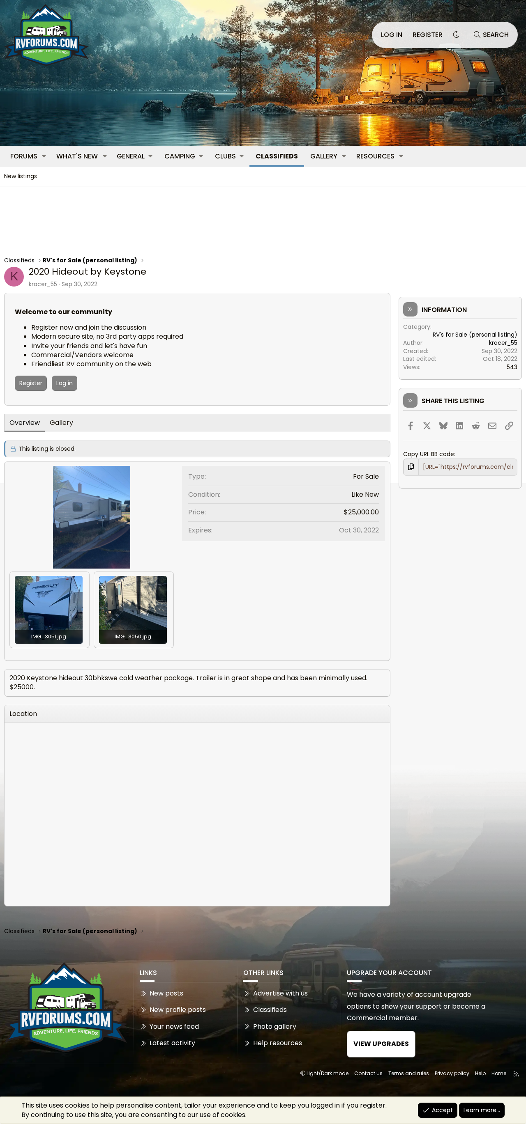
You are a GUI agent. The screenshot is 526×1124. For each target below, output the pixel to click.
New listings (20, 176)
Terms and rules (408, 1073)
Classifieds (277, 156)
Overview (24, 422)
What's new (77, 156)
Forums (23, 156)
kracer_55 (43, 284)
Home (498, 1073)
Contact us (368, 1073)
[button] (44, 156)
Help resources (277, 1043)
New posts (166, 993)
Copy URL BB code (428, 454)
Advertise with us (280, 993)
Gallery (323, 156)
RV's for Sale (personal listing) (475, 334)
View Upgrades (381, 1043)
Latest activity (172, 1043)
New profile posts (178, 1009)
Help (480, 1073)
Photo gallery (274, 1026)
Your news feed (174, 1026)
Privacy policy (452, 1073)
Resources (375, 156)
